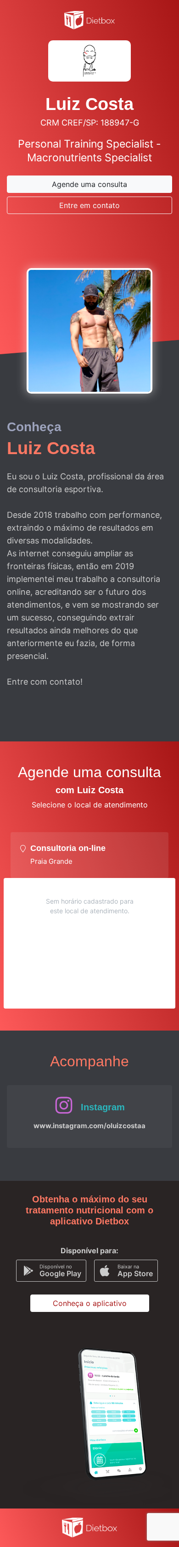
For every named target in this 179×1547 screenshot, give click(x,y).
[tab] (89, 855)
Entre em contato (89, 205)
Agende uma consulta (89, 184)
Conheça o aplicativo (90, 1303)
